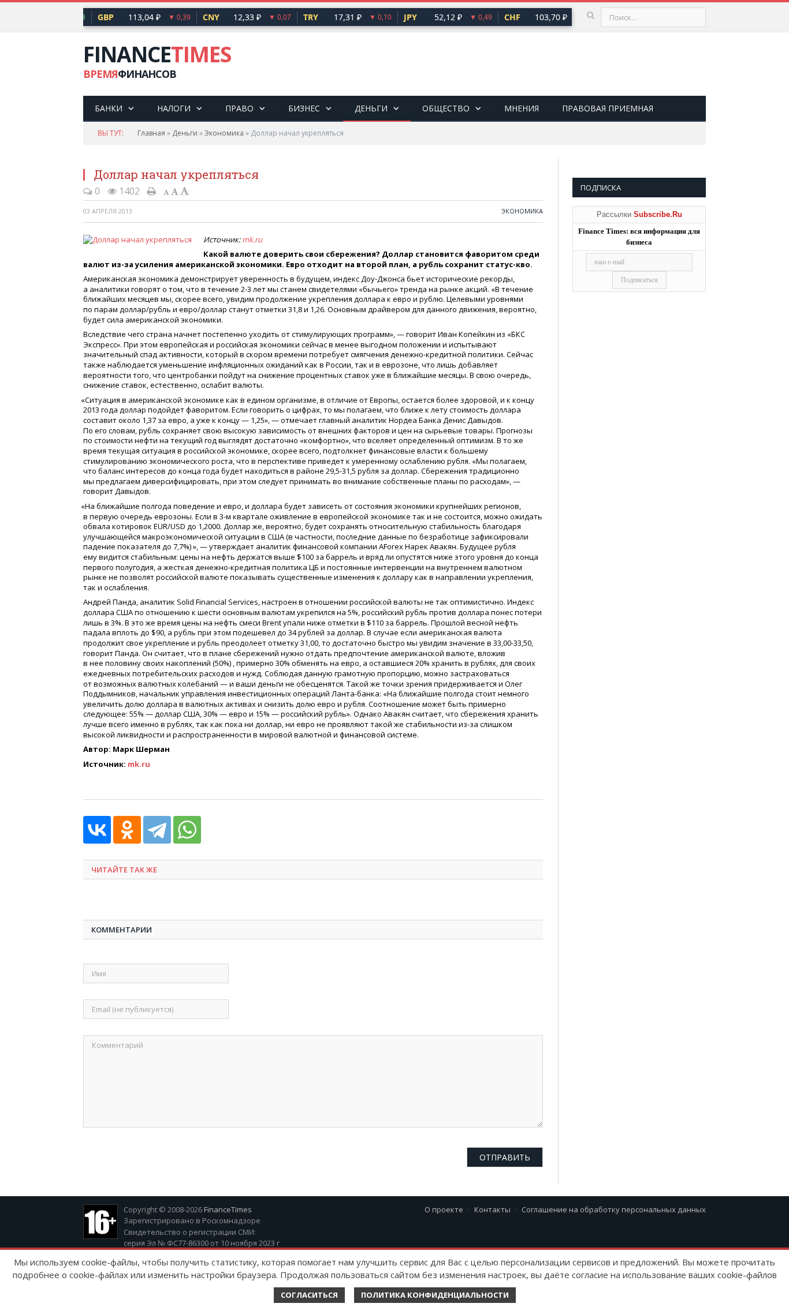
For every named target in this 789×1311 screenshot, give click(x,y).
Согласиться (309, 1295)
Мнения (521, 108)
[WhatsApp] (187, 830)
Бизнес (304, 108)
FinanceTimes (228, 1209)
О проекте (444, 1209)
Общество (446, 108)
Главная (151, 133)
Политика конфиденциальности (435, 1295)
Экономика (224, 133)
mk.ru (252, 239)
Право (239, 108)
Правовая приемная (607, 108)
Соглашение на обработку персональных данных (614, 1209)
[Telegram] (157, 830)
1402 (128, 191)
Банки (108, 108)
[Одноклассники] (127, 830)
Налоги (174, 108)
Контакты (492, 1209)
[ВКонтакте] (97, 830)
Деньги (371, 108)
